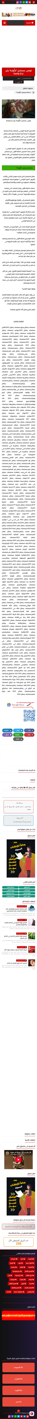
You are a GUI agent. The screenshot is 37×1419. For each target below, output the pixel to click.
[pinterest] (21, 1416)
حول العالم (29, 1275)
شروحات (12, 1279)
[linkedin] (24, 1416)
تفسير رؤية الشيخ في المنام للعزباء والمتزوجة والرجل (15, 923)
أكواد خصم (29, 1263)
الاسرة (30, 1267)
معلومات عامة (18, 1292)
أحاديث (30, 1259)
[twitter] (26, 2)
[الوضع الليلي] (31, 1413)
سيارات (22, 1279)
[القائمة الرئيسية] (4, 22)
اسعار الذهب (10, 887)
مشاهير (30, 1292)
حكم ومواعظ (16, 1271)
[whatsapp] (23, 2)
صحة (30, 1283)
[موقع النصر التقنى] (18, 8)
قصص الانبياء (28, 1287)
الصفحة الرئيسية (27, 78)
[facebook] (20, 2)
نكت (8, 1292)
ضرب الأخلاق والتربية (8, 253)
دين (9, 1275)
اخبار (22, 1259)
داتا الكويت (18, 1390)
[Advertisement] (18, 48)
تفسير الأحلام (28, 1271)
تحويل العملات (10, 896)
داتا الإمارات (18, 1379)
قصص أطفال (12, 1283)
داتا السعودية (18, 1367)
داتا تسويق (27, 887)
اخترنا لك (13, 1259)
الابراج (11, 1263)
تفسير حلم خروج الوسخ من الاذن (17, 963)
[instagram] (17, 2)
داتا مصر (18, 1402)
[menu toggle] (33, 2)
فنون (18, 78)
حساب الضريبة (10, 893)
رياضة (30, 1279)
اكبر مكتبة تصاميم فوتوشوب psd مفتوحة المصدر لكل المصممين (16, 909)
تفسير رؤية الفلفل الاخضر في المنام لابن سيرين (15, 937)
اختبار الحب (27, 890)
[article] (18, 750)
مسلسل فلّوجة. (12, 303)
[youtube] (29, 2)
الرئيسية (28, 23)
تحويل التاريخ (27, 896)
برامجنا (13, 1267)
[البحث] (3, 2)
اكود (19, 1263)
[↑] (18, 1410)
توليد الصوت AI (28, 27)
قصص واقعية (16, 1287)
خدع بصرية (18, 1275)
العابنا (21, 1267)
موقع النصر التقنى (8, 1413)
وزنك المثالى (10, 890)
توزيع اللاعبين (27, 893)
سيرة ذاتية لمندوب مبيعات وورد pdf (15, 949)
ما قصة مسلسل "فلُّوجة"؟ (23, 92)
